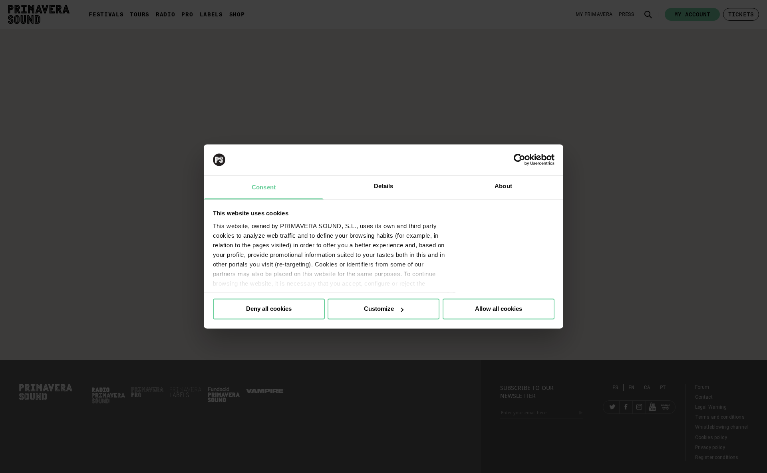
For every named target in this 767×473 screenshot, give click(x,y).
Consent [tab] (264, 187)
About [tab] (503, 186)
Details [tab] (383, 186)
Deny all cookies (269, 309)
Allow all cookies (498, 309)
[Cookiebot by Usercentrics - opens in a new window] (519, 160)
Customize (379, 309)
